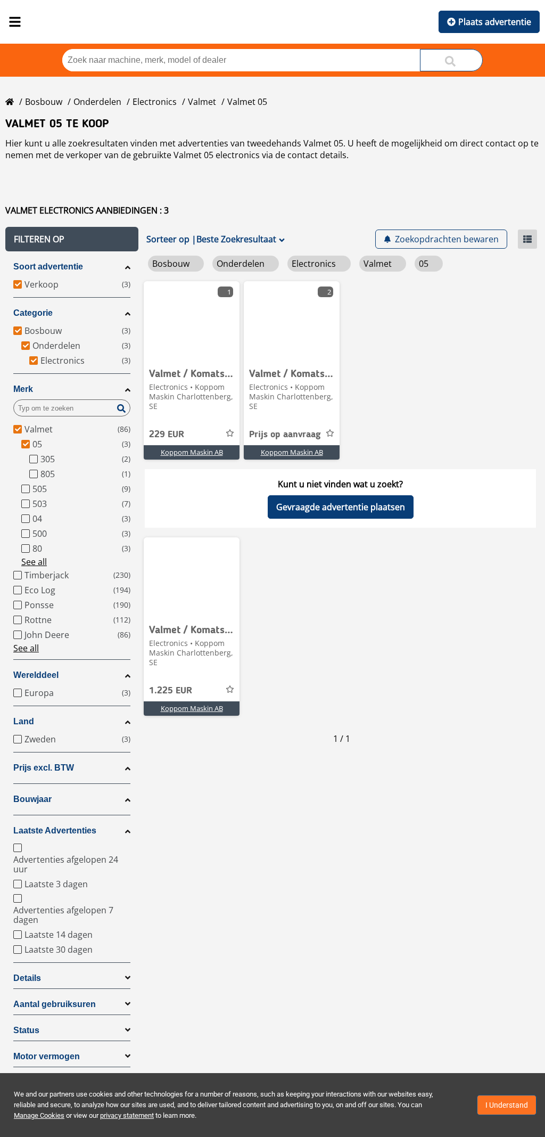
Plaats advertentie (494, 22)
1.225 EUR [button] (170, 691)
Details (27, 978)
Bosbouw (43, 102)
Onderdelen (97, 102)
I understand (506, 1105)
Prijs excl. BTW (43, 767)
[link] (192, 321)
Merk (23, 389)
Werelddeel (36, 675)
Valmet (202, 102)
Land (23, 721)
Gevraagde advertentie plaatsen (340, 507)
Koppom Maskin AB (192, 452)
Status (26, 1030)
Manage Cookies (39, 1115)
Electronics (155, 102)
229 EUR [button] (166, 434)
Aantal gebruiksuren (54, 1004)
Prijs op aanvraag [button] (285, 434)
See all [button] (34, 562)
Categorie (33, 312)
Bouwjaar (32, 799)
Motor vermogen (46, 1056)
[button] (71, 239)
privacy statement (127, 1115)
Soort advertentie (48, 266)
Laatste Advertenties (54, 830)
